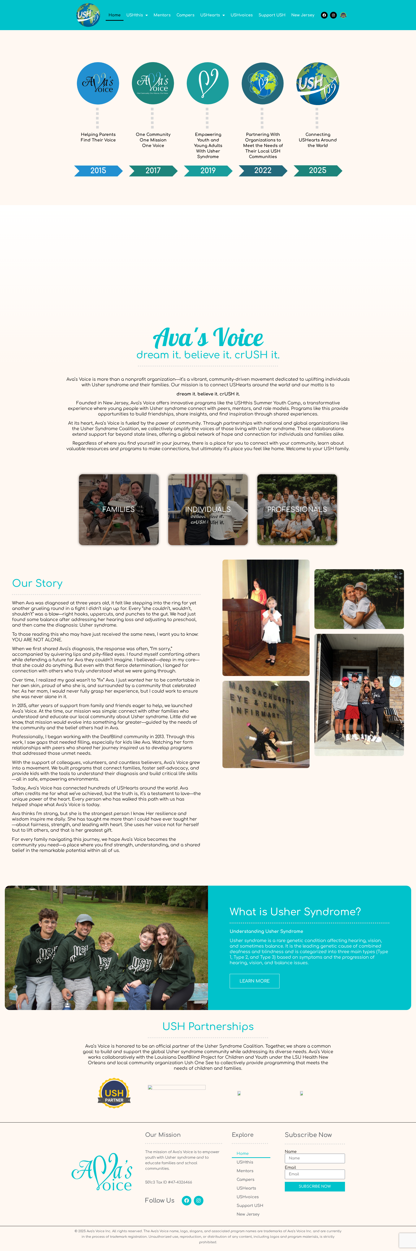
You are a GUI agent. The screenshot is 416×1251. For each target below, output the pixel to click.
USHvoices (242, 15)
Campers (185, 15)
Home (115, 15)
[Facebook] (324, 15)
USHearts (210, 15)
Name (291, 1152)
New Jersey (302, 15)
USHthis (134, 15)
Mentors (162, 15)
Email (290, 1168)
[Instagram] (333, 15)
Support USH (272, 15)
